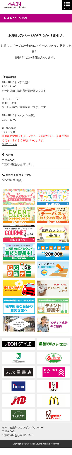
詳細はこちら (9, 144)
